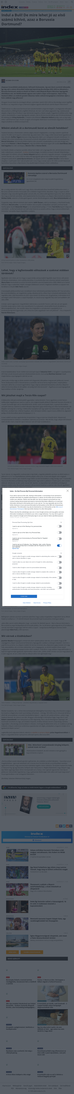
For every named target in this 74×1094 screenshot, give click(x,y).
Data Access (37, 602)
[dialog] (37, 547)
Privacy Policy (47, 602)
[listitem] (37, 522)
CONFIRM (24, 596)
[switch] (59, 526)
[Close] (68, 491)
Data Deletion (27, 602)
